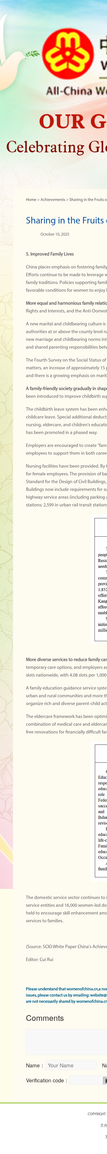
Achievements (53, 200)
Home (31, 200)
